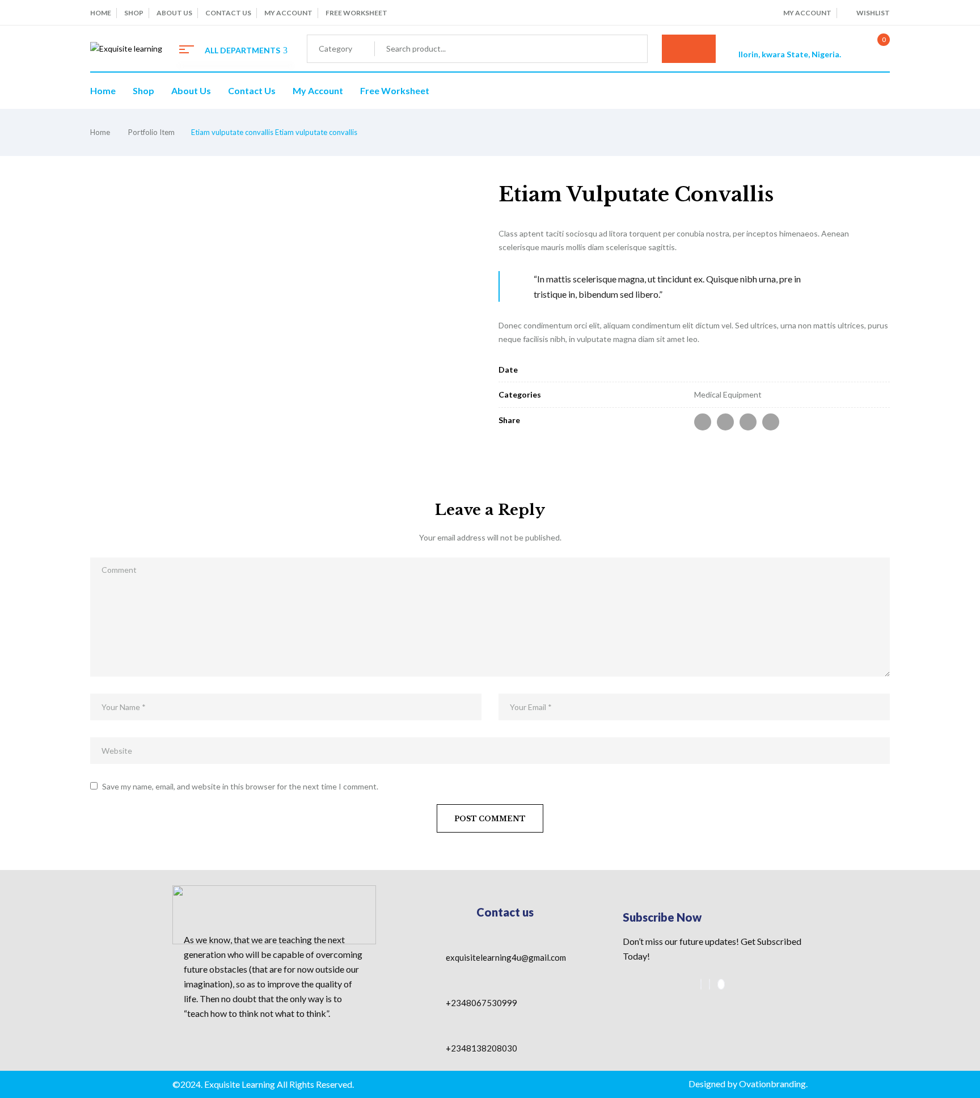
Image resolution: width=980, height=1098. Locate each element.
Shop (133, 13)
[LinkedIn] (748, 421)
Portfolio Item (151, 132)
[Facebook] (702, 421)
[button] (871, 49)
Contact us (228, 13)
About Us (174, 13)
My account (288, 13)
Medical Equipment (728, 394)
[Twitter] (725, 421)
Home (100, 13)
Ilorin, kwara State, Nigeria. (789, 54)
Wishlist (873, 13)
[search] (689, 49)
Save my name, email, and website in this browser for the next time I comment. (240, 786)
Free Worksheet (356, 13)
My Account (807, 13)
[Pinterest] (770, 421)
